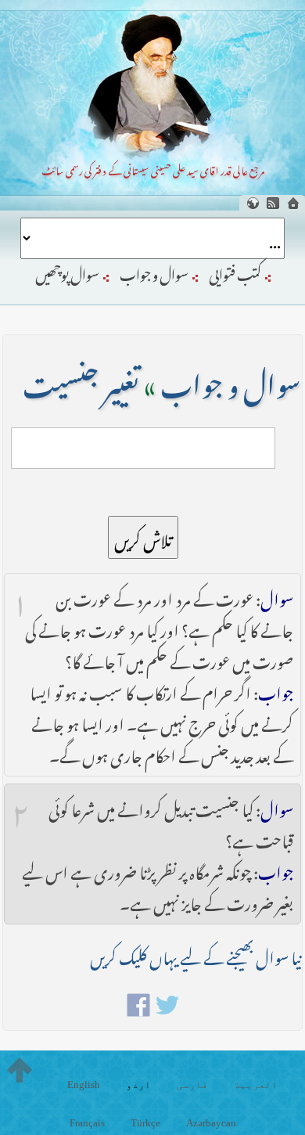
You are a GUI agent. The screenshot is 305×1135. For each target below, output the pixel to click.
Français (87, 1123)
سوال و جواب (154, 271)
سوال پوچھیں (67, 271)
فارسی (192, 1084)
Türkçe (145, 1123)
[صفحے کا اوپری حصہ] (19, 1070)
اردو (138, 1084)
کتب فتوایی (235, 271)
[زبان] (252, 203)
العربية (256, 1084)
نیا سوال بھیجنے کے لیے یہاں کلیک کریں (195, 954)
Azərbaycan (211, 1123)
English (83, 1084)
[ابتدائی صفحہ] (293, 203)
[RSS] (273, 203)
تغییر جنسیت (81, 379)
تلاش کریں (143, 537)
